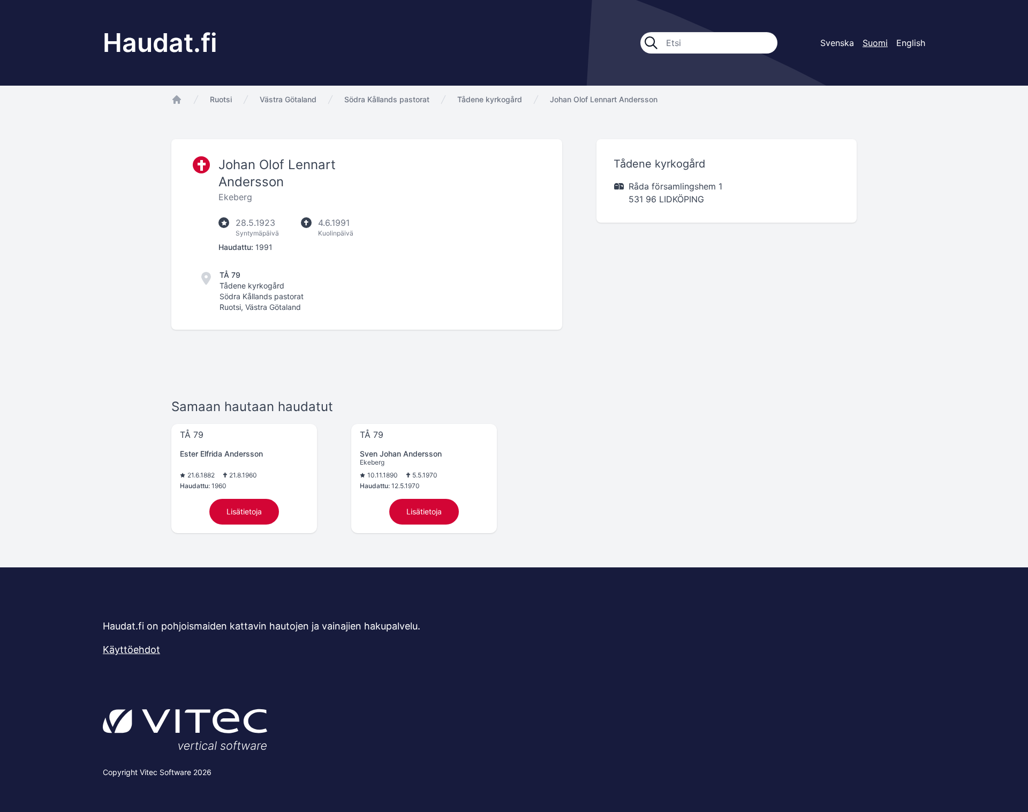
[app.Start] (176, 99)
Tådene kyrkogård (489, 99)
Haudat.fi (160, 42)
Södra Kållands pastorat (386, 99)
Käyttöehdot (131, 649)
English (910, 42)
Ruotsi (221, 99)
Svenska (837, 42)
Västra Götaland (288, 99)
